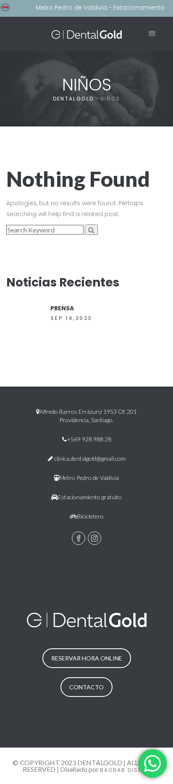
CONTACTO (86, 687)
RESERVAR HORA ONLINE (86, 658)
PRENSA (62, 308)
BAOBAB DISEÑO (125, 770)
